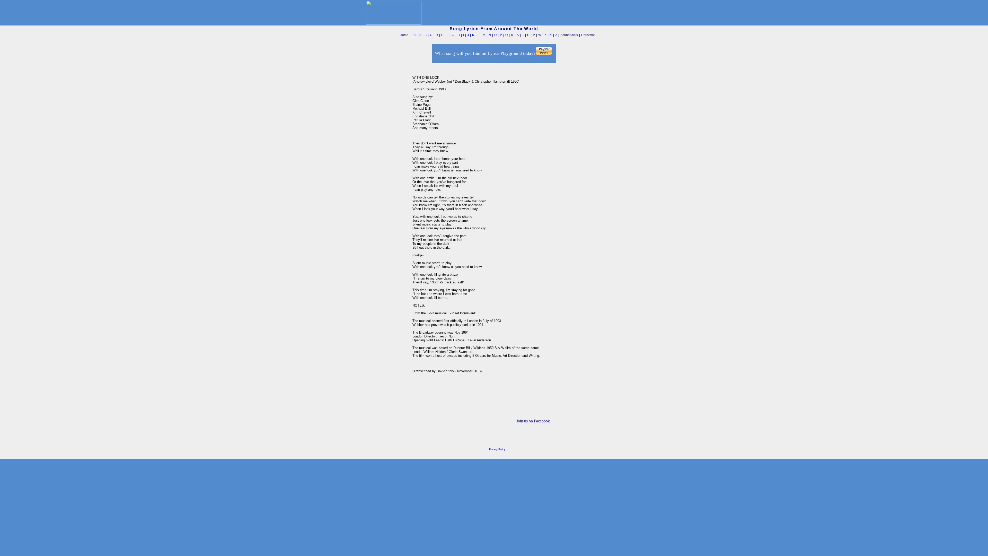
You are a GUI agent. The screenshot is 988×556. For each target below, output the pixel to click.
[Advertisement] (388, 141)
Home (404, 35)
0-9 (414, 35)
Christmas (588, 35)
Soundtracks (569, 35)
